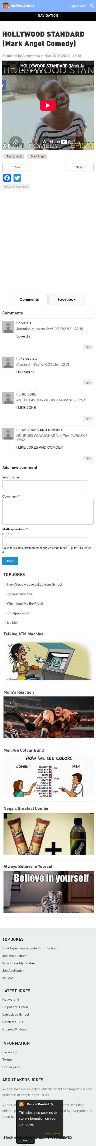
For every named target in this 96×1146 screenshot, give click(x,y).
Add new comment (16, 186)
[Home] (18, 9)
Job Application (18, 613)
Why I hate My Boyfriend (25, 603)
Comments (29, 299)
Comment (11, 496)
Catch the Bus (12, 1022)
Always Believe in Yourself (28, 867)
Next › (79, 167)
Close (55, 1105)
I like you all (26, 359)
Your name (10, 477)
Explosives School (15, 1014)
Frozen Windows (14, 1029)
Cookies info (11, 1067)
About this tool (52, 1133)
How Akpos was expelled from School (34, 584)
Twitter (7, 1059)
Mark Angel (38, 156)
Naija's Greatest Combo (25, 809)
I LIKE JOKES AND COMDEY (39, 430)
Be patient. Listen (15, 1007)
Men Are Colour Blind (23, 750)
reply (88, 347)
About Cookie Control (21, 1104)
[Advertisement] (48, 242)
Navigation (48, 16)
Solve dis (23, 323)
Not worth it (10, 999)
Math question (14, 529)
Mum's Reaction (18, 692)
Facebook (66, 299)
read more (26, 1141)
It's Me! (12, 622)
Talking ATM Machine (23, 634)
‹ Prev (16, 167)
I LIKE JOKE (26, 394)
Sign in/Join (77, 6)
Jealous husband (19, 594)
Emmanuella (15, 156)
